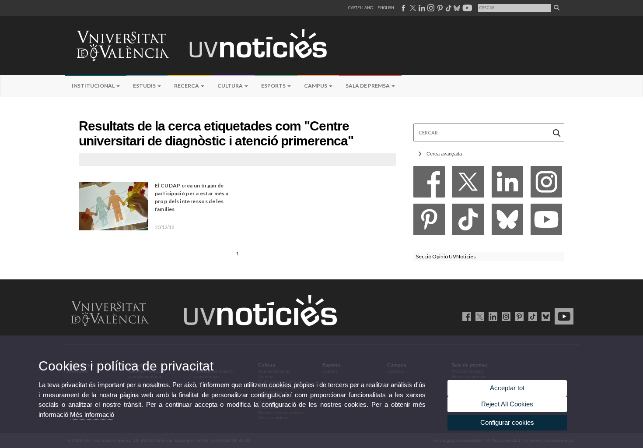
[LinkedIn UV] (491, 316)
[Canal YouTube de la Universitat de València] (562, 316)
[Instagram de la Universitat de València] (504, 316)
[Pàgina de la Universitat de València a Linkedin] (421, 8)
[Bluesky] (507, 222)
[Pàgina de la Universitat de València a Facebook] (403, 8)
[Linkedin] (507, 184)
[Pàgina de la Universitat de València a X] (412, 8)
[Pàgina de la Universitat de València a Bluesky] (456, 8)
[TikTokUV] (531, 316)
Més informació (92, 414)
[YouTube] (546, 222)
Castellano (360, 7)
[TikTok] (468, 222)
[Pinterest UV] (518, 316)
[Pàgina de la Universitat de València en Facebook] (465, 316)
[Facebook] (429, 184)
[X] (468, 184)
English (385, 7)
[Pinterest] (429, 222)
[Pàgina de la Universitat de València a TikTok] (448, 8)
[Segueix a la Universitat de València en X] (478, 316)
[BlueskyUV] (544, 316)
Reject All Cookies (507, 404)
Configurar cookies (507, 422)
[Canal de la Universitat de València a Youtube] (466, 8)
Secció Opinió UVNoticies (446, 256)
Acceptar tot (507, 388)
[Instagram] (546, 184)
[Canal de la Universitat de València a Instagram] (430, 8)
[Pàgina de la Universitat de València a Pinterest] (439, 8)
